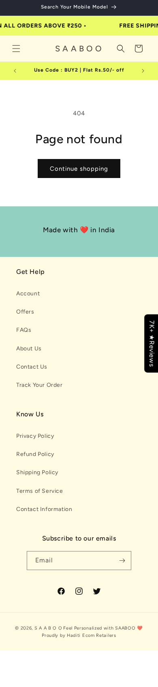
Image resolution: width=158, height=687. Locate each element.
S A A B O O (48, 628)
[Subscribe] (122, 560)
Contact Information (44, 509)
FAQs (23, 330)
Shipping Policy (37, 472)
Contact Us (31, 366)
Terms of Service (39, 491)
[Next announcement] (143, 71)
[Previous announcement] (15, 71)
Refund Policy (35, 454)
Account (28, 293)
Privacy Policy (35, 436)
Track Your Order (39, 385)
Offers (25, 311)
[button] (16, 48)
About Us (29, 348)
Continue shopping (79, 168)
